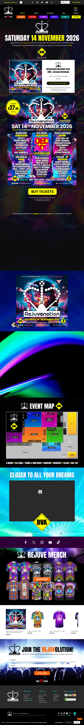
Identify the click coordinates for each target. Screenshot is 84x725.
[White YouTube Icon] (47, 2)
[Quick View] (16, 619)
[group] (42, 622)
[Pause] (23, 391)
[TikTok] (42, 2)
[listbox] (65, 2)
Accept (77, 722)
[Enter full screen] (61, 391)
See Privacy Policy (41, 722)
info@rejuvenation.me (10, 2)
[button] (65, 2)
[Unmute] (25, 391)
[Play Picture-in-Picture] (58, 391)
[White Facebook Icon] (32, 2)
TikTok (54, 698)
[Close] (82, 722)
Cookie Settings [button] (59, 722)
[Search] (21, 2)
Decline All (68, 722)
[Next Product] (76, 619)
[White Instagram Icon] (37, 2)
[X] (52, 2)
